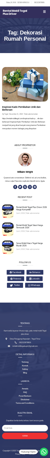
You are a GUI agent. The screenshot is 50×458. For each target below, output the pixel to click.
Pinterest (16, 278)
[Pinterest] (35, 187)
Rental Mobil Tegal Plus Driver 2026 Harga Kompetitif (31, 208)
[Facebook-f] (15, 187)
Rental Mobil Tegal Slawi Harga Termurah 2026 (29, 226)
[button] (44, 11)
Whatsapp (35, 285)
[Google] (25, 187)
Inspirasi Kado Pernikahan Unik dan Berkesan (21, 108)
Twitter (16, 285)
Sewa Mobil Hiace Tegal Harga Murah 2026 (29, 244)
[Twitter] (20, 187)
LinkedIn (35, 278)
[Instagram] (30, 187)
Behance (36, 272)
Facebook (16, 272)
